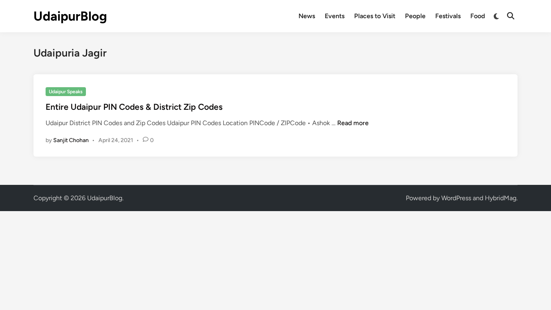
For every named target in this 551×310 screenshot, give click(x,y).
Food (477, 16)
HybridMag (500, 198)
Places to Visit (374, 16)
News (306, 16)
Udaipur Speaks (66, 91)
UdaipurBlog (70, 16)
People (415, 16)
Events (334, 16)
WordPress (456, 198)
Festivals (448, 16)
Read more (353, 123)
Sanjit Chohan (71, 140)
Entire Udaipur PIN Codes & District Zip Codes (134, 107)
